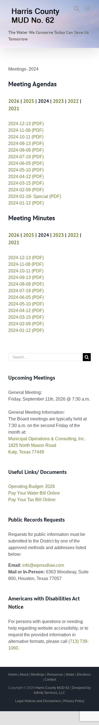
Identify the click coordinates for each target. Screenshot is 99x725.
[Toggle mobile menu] (88, 8)
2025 (28, 101)
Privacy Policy (73, 701)
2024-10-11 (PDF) (25, 137)
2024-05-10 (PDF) (26, 170)
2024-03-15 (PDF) (26, 183)
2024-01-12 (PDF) (26, 203)
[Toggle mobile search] (76, 8)
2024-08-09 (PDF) (26, 150)
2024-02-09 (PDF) (26, 189)
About (24, 674)
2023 (58, 101)
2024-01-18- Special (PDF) (34, 196)
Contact (50, 679)
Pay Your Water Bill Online (34, 493)
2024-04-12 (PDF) (26, 176)
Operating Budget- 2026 (31, 486)
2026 (13, 101)
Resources (55, 674)
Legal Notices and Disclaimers (38, 701)
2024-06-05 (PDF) (26, 163)
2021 (13, 108)
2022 (73, 101)
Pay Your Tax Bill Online (32, 499)
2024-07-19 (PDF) (26, 156)
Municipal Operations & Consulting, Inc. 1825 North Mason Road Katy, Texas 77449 (46, 445)
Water (70, 674)
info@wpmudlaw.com (43, 565)
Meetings (38, 674)
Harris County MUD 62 (52, 688)
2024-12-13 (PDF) (26, 123)
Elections (84, 674)
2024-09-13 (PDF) (26, 143)
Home (12, 674)
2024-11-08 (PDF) (25, 130)
